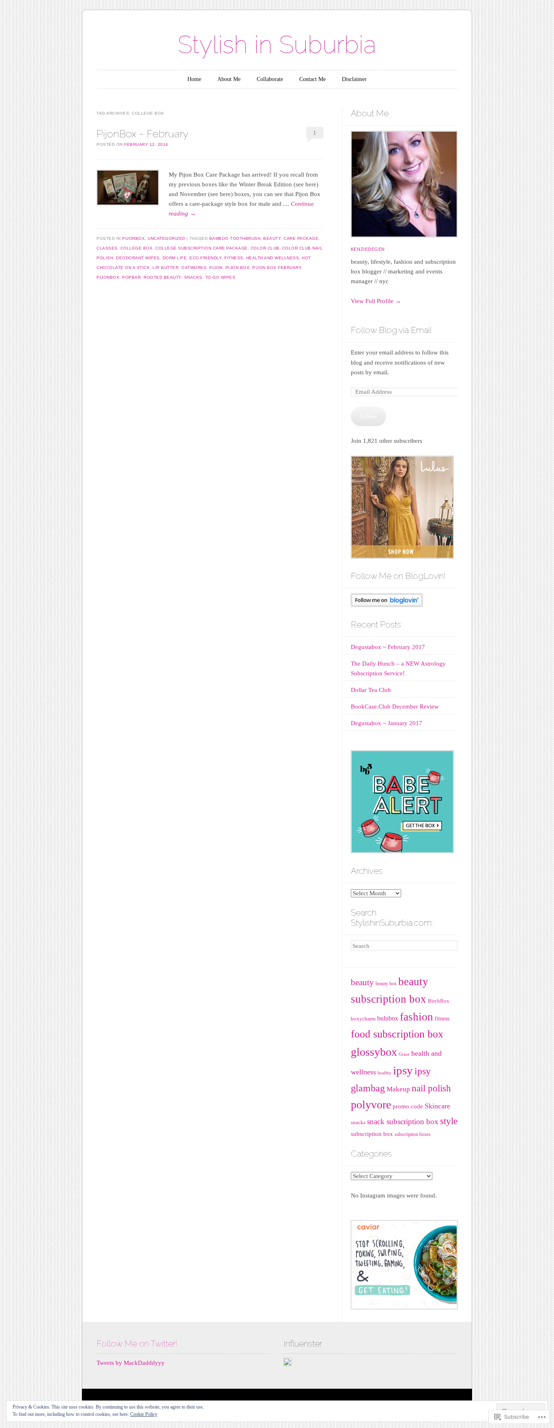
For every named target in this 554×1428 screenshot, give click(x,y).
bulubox (387, 1018)
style (448, 1121)
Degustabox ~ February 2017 (388, 647)
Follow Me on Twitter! (137, 1343)
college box (136, 248)
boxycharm (363, 1019)
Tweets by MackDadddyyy (131, 1363)
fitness (233, 258)
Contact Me (312, 79)
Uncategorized (166, 238)
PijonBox (133, 238)
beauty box (386, 983)
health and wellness (272, 258)
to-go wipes (220, 277)
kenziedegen (368, 249)
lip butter (165, 267)
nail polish (431, 1088)
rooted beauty (162, 277)
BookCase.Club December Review (395, 706)
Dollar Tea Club (371, 690)
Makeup (398, 1089)
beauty (272, 238)
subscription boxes (413, 1134)
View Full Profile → (376, 301)
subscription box (372, 1134)
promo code (408, 1106)
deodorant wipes (138, 258)
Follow (368, 416)
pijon (216, 267)
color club (265, 248)
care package (300, 238)
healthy (384, 1073)
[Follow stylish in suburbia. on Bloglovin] (387, 605)
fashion (416, 1017)
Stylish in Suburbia (277, 44)
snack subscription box (402, 1121)
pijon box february (276, 267)
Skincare (437, 1106)
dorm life (175, 258)
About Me (228, 79)
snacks (193, 277)
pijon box (237, 267)
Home (194, 79)
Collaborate (270, 79)
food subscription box (397, 1034)
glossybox (374, 1052)
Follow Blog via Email (391, 330)
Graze (404, 1054)
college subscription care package (201, 248)
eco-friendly (205, 258)
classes (107, 248)
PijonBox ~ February (142, 134)
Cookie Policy (143, 1414)
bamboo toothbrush (235, 238)
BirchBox (438, 1001)
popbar (131, 277)
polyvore (371, 1104)
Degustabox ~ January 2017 (386, 723)
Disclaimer (354, 79)
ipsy (403, 1070)
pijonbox (108, 277)
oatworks (193, 267)
